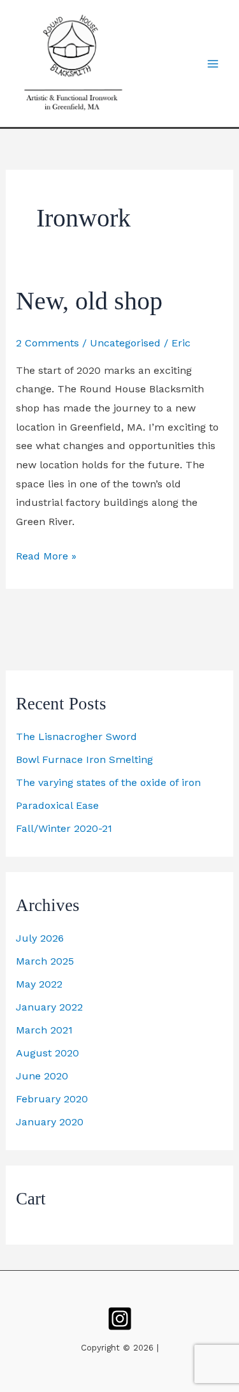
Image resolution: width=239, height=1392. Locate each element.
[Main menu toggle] (212, 63)
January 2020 (49, 1122)
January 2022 (49, 1007)
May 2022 (39, 984)
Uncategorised (125, 343)
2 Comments (47, 343)
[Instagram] (120, 1318)
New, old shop (89, 300)
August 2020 (47, 1053)
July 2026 (40, 938)
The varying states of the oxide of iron (108, 782)
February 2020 (52, 1099)
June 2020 (42, 1076)
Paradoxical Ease (57, 805)
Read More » (46, 554)
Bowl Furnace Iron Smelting (84, 759)
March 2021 (44, 1030)
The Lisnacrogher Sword (76, 736)
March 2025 (45, 961)
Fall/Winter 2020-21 (64, 828)
